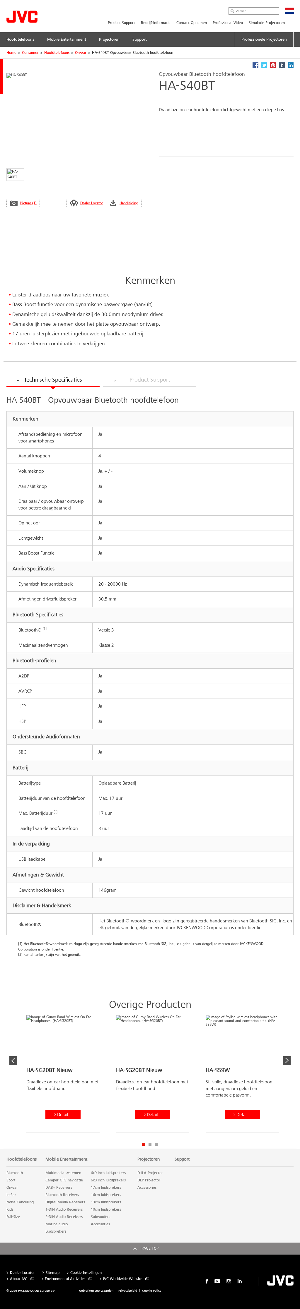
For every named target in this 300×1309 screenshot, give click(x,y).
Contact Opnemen (191, 22)
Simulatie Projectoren (267, 22)
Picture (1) (28, 203)
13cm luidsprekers (106, 1202)
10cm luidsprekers (106, 1209)
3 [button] (156, 1144)
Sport (11, 1180)
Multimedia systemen (63, 1173)
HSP (22, 721)
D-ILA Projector (150, 1173)
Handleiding (129, 203)
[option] (63, 1076)
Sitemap (52, 1273)
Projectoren (148, 1159)
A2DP (23, 676)
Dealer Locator (91, 203)
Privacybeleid (127, 1290)
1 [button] (143, 1144)
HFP (22, 706)
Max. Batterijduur (35, 813)
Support (182, 1159)
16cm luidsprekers (106, 1195)
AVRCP (25, 691)
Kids (9, 1209)
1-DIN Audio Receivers (64, 1209)
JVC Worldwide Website (122, 1279)
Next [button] (287, 1060)
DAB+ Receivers (58, 1187)
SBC (22, 752)
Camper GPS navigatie (64, 1180)
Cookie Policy (151, 1290)
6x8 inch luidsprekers (108, 1180)
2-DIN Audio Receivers (64, 1216)
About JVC (18, 1279)
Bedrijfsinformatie (156, 22)
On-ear (80, 52)
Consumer (30, 52)
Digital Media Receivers (65, 1202)
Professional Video (228, 22)
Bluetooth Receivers (62, 1195)
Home (11, 52)
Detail (62, 1114)
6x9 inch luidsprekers (108, 1173)
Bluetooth (14, 1173)
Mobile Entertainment (66, 1159)
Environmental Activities (65, 1279)
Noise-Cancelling (20, 1202)
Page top (150, 1248)
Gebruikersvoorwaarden (96, 1290)
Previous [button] (13, 1060)
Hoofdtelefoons (56, 52)
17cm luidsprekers (106, 1187)
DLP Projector (148, 1180)
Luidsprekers (55, 1231)
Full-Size (13, 1216)
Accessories (100, 1224)
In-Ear (11, 1195)
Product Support (121, 22)
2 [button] (150, 1144)
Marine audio (56, 1224)
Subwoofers (100, 1216)
